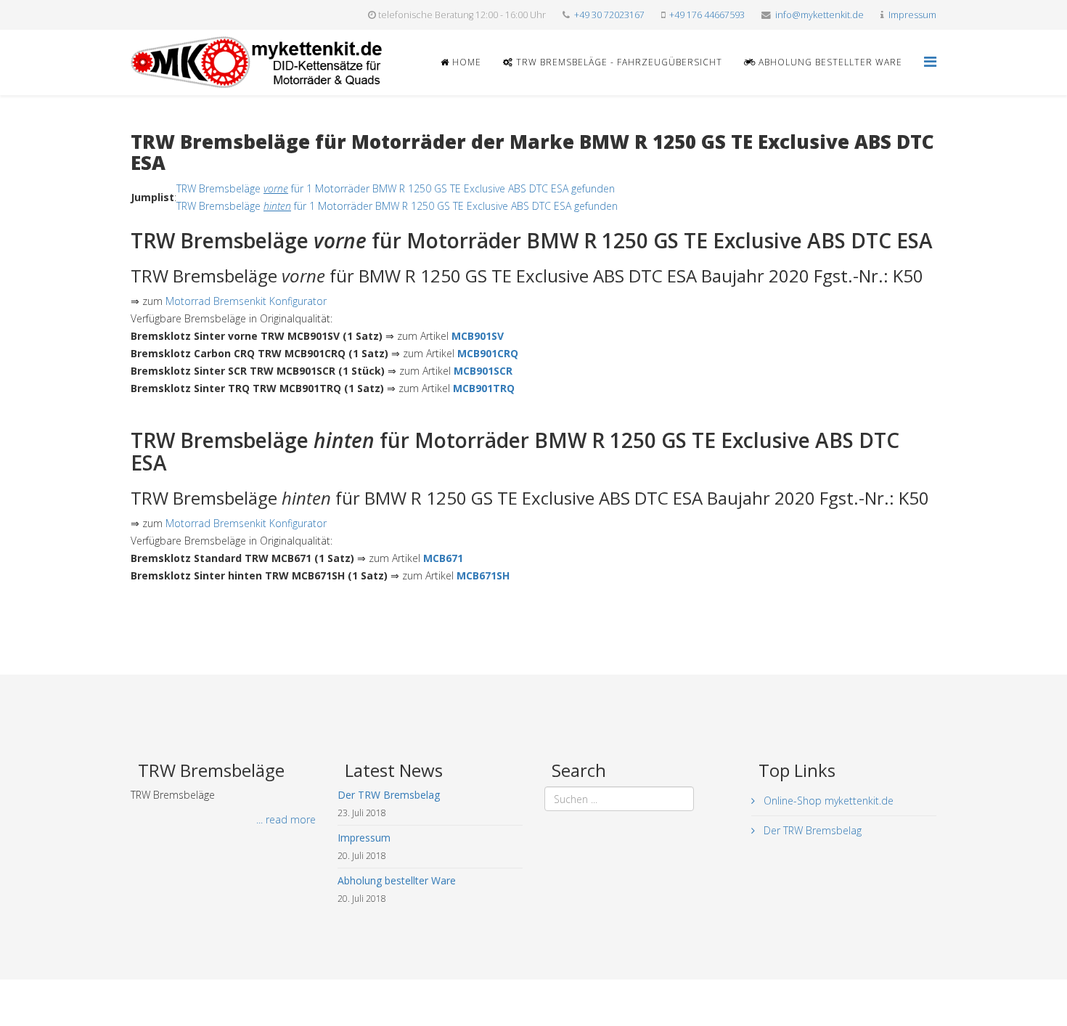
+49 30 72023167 (609, 15)
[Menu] (930, 61)
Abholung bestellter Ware (829, 62)
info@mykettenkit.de (819, 15)
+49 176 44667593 (707, 15)
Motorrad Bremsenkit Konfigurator (246, 301)
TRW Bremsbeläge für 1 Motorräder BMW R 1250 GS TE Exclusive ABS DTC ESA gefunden (395, 188)
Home (465, 62)
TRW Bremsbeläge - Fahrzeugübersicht (617, 62)
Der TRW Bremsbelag (811, 830)
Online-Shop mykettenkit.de (827, 800)
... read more (286, 819)
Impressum (912, 15)
